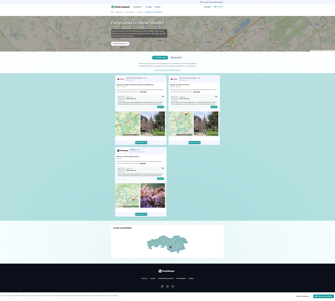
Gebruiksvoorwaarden (166, 278)
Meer (158, 7)
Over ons (144, 278)
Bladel (140, 12)
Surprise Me (177, 57)
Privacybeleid (180, 278)
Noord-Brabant (130, 12)
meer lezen (143, 92)
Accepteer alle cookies (324, 296)
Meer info (160, 107)
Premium (220, 7)
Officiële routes (161, 57)
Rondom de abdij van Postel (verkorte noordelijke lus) (135, 85)
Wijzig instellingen (303, 296)
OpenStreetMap (320, 50)
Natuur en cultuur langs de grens (128, 156)
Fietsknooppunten (119, 44)
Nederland (119, 12)
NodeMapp (332, 50)
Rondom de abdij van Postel (179, 85)
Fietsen (138, 7)
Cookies (191, 278)
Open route (140, 142)
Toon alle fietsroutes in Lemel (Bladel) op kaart (168, 70)
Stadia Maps (313, 50)
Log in (150, 7)
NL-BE (208, 7)
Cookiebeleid (114, 295)
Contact (153, 278)
